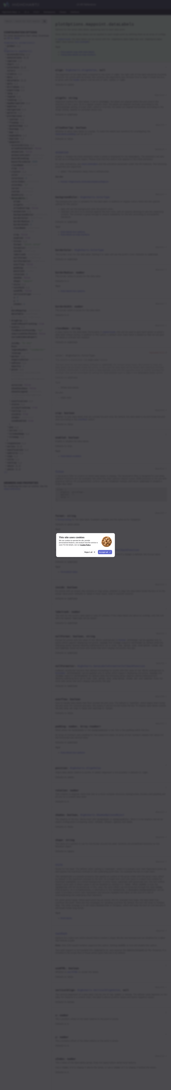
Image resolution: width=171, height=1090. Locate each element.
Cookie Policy (85, 545)
